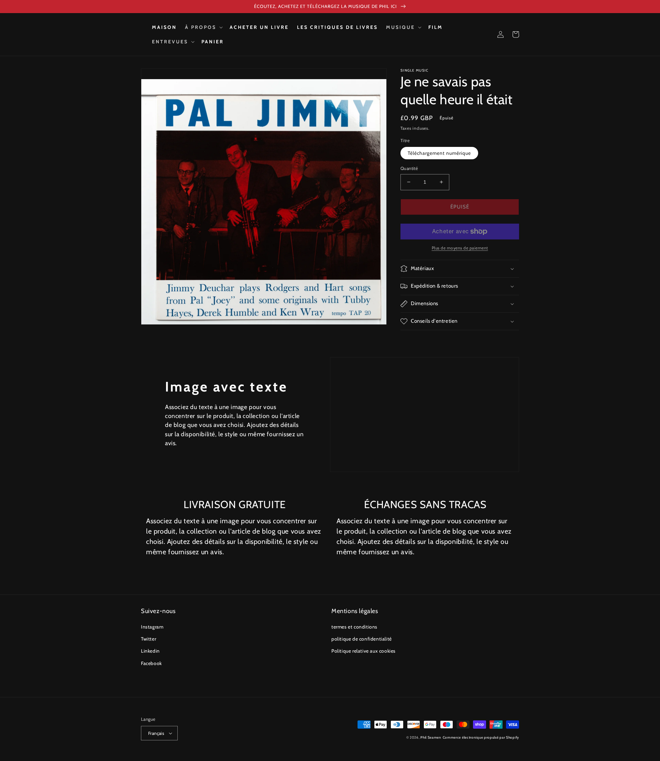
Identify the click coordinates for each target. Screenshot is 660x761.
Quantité (409, 168)
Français (156, 733)
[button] (203, 27)
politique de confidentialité (361, 639)
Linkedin (150, 651)
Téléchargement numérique (439, 153)
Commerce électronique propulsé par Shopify (481, 737)
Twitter (148, 639)
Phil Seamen (430, 737)
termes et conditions (354, 627)
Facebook (151, 663)
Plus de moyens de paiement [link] (460, 247)
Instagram (152, 627)
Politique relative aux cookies (363, 651)
